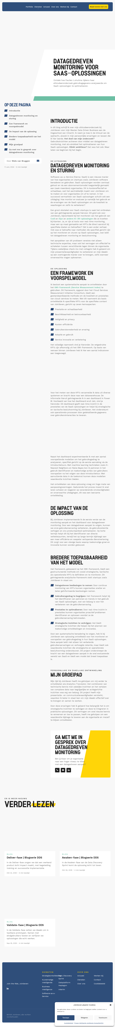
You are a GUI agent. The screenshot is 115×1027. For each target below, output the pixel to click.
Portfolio (29, 7)
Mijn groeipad (16, 144)
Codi (53, 218)
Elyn (61, 218)
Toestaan (65, 1018)
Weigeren (84, 1018)
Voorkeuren (103, 1018)
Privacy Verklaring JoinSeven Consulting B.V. (89, 1023)
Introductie (14, 110)
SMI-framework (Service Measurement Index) (77, 287)
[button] (110, 1005)
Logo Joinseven (15, 6)
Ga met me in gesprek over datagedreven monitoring (22, 150)
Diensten (38, 7)
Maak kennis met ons (98, 7)
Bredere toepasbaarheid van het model (25, 137)
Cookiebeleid (68, 1023)
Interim (62, 989)
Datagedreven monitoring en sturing (23, 117)
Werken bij (64, 7)
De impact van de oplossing (22, 131)
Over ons (55, 7)
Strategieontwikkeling (51, 976)
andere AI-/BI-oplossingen (80, 218)
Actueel (46, 7)
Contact (73, 7)
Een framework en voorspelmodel (18, 125)
